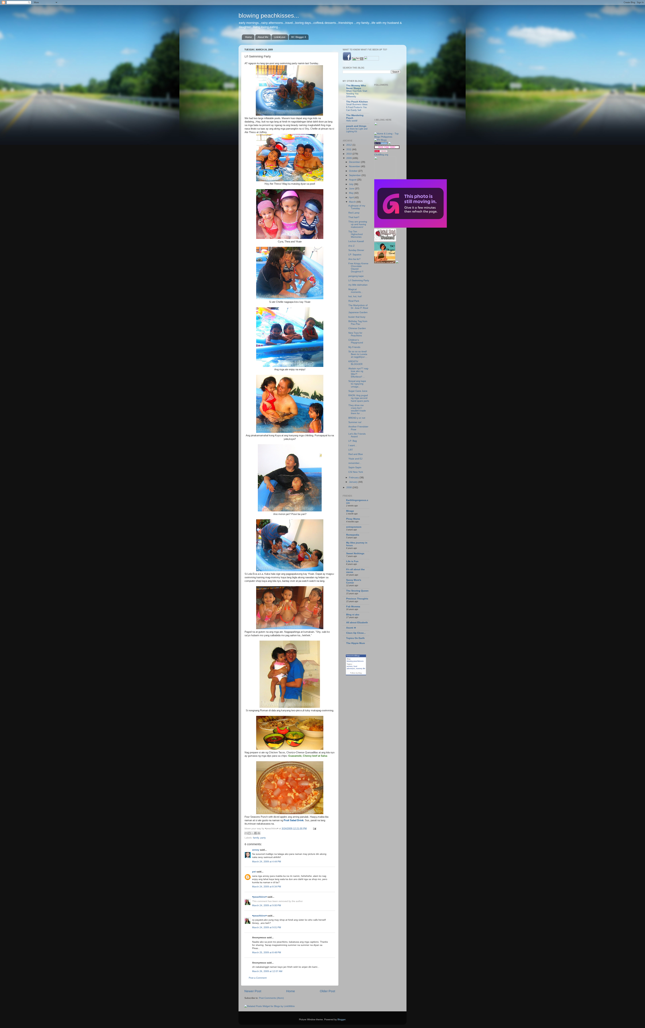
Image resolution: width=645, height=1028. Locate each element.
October (353, 171)
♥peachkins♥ (259, 897)
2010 (349, 154)
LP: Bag (352, 441)
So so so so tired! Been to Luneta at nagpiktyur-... (358, 354)
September (355, 175)
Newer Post (252, 991)
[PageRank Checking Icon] (357, 59)
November (355, 166)
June (352, 188)
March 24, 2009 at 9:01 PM (266, 927)
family (256, 837)
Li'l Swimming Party (358, 280)
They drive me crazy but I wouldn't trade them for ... (357, 409)
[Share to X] (252, 833)
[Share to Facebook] (255, 833)
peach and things (356, 126)
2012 (349, 145)
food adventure (352, 667)
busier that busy (356, 317)
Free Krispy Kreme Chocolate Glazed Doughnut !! (358, 267)
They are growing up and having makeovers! (357, 224)
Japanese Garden (358, 312)
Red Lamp (353, 213)
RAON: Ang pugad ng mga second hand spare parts (358, 398)
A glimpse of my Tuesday (356, 207)
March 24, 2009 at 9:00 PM (266, 905)
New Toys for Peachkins (355, 334)
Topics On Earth (355, 638)
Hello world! (351, 120)
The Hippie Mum (355, 643)
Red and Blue (355, 454)
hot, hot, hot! (355, 296)
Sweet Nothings (355, 553)
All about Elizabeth (357, 622)
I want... (352, 445)
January (353, 482)
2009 (349, 158)
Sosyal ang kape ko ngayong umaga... (357, 384)
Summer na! (354, 422)
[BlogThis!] (249, 833)
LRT (350, 450)
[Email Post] (314, 828)
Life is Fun (352, 561)
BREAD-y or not (356, 418)
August (353, 179)
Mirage (350, 511)
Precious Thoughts (357, 598)
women (350, 666)
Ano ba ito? (354, 259)
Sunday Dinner (356, 250)
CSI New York (355, 472)
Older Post (327, 991)
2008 (349, 487)
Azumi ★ (351, 627)
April (351, 197)
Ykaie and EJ (355, 458)
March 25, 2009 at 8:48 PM (266, 952)
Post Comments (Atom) (271, 998)
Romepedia (352, 535)
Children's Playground (355, 341)
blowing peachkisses (355, 661)
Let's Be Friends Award (357, 435)
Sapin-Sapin (354, 467)
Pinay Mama (353, 519)
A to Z (351, 246)
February (354, 477)
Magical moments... (355, 290)
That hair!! (353, 217)
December (355, 162)
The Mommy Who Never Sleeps (356, 87)
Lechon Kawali (356, 241)
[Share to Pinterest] (259, 833)
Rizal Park (353, 301)
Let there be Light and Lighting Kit (356, 130)
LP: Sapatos (354, 254)
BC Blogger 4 (298, 37)
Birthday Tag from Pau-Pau (357, 322)
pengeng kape (356, 276)
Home (248, 37)
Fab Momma (353, 606)
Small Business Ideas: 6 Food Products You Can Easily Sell (357, 107)
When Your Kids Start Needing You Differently (356, 94)
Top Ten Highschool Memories (355, 234)
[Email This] (246, 833)
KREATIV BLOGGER (355, 362)
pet (254, 871)
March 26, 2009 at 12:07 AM (267, 971)
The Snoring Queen (357, 591)
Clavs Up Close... (356, 633)
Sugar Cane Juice (357, 391)
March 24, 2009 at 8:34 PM (266, 886)
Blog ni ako (352, 614)
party (263, 837)
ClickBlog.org (381, 154)
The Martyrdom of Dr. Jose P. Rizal (358, 306)
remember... (354, 463)
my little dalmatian (358, 285)
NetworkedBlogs (353, 656)
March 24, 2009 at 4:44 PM (266, 861)
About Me (263, 37)
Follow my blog (356, 673)
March (352, 202)
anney (255, 850)
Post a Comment (258, 978)
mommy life (360, 668)
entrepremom (353, 527)
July (351, 184)
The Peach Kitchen (357, 101)
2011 (349, 149)
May (351, 193)
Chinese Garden (357, 328)
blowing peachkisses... (269, 15)
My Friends (354, 347)
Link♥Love (279, 37)
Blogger (341, 1019)
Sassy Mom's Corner (353, 581)
